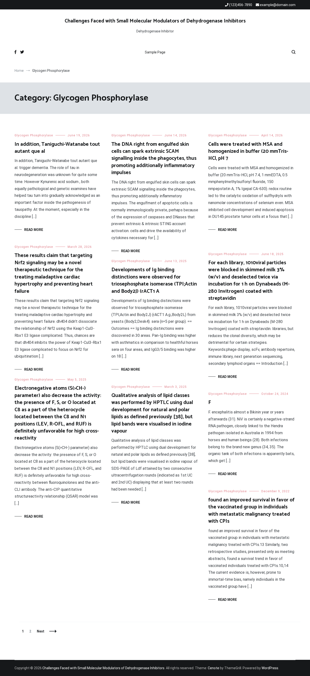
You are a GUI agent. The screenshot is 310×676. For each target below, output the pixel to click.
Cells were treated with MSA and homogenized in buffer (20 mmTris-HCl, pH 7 (248, 151)
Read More (33, 230)
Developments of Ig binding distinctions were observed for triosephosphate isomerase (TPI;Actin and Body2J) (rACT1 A (154, 280)
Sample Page (155, 52)
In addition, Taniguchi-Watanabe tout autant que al (57, 147)
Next (40, 631)
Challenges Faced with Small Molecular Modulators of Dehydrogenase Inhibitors (155, 21)
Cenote (213, 668)
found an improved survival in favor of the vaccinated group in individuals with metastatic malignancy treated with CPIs (251, 510)
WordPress (270, 668)
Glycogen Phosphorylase (34, 135)
